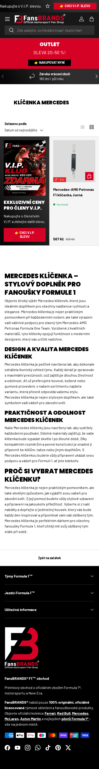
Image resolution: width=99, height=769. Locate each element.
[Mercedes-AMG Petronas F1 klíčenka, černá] (74, 161)
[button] (92, 19)
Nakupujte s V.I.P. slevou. (21, 6)
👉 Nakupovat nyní (49, 62)
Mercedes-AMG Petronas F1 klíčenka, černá (73, 192)
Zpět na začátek (49, 558)
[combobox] (49, 30)
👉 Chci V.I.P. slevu (75, 6)
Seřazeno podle (16, 124)
